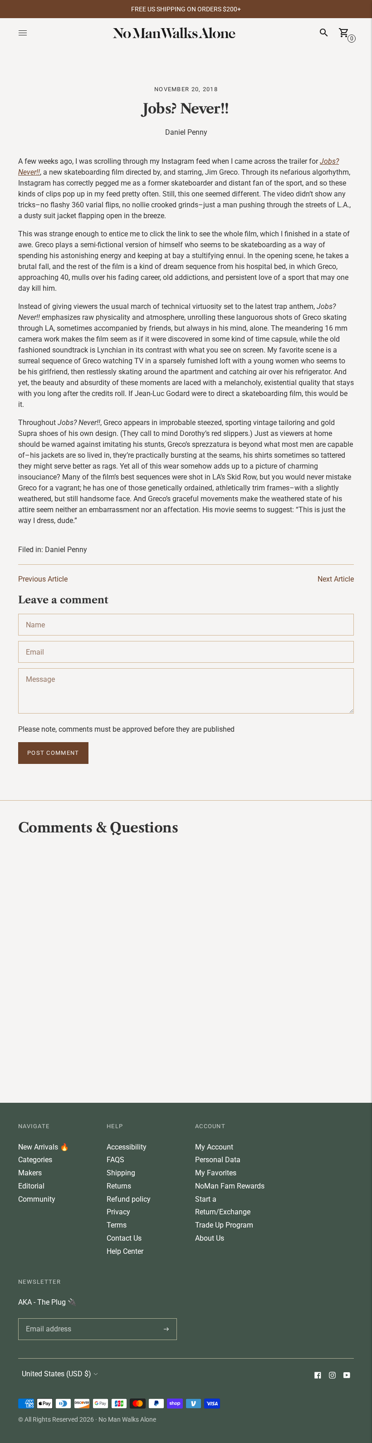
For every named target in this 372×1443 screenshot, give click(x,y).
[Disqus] (186, 968)
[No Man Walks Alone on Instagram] (332, 1376)
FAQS (115, 1159)
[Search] (324, 33)
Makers (30, 1173)
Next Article (336, 579)
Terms (117, 1225)
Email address (47, 1318)
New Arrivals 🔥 (43, 1147)
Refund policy (129, 1199)
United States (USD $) (56, 1374)
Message (40, 668)
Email (35, 641)
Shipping (121, 1173)
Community (36, 1199)
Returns (119, 1186)
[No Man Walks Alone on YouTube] (346, 1376)
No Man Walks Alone (127, 1419)
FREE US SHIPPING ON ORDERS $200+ (186, 9)
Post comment (53, 752)
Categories (35, 1159)
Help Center (125, 1251)
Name (35, 613)
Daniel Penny (66, 549)
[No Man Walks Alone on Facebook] (317, 1376)
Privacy (118, 1212)
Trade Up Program (224, 1225)
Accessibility (127, 1147)
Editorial (31, 1186)
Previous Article (43, 579)
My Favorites (215, 1173)
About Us (209, 1238)
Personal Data (217, 1159)
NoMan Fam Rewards (229, 1186)
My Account (214, 1147)
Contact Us (124, 1238)
